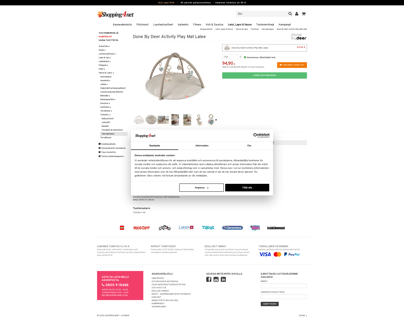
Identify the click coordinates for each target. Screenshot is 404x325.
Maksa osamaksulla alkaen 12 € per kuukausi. (243, 67)
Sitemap (125, 315)
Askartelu (104, 46)
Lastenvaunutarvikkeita (111, 92)
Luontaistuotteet (163, 24)
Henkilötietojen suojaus (165, 300)
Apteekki (183, 24)
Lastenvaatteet (107, 54)
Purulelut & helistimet (112, 130)
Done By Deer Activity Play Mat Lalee (292, 29)
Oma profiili (158, 278)
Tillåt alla (247, 187)
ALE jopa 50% (166, 2)
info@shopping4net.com (115, 295)
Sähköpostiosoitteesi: (273, 292)
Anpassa (200, 187)
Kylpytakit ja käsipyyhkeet (113, 88)
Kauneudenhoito (122, 24)
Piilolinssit (143, 24)
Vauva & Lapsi (242, 29)
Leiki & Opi (104, 57)
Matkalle (104, 95)
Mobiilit (105, 126)
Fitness (197, 24)
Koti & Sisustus (214, 24)
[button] (303, 14)
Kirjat (101, 50)
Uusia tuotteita (108, 40)
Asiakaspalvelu (108, 144)
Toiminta (255, 29)
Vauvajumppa (268, 29)
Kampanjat (285, 24)
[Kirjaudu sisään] (297, 14)
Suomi (302, 315)
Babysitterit (108, 118)
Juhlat (103, 84)
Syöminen (105, 107)
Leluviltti (106, 122)
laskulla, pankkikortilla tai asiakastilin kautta (279, 248)
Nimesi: (264, 281)
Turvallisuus (105, 137)
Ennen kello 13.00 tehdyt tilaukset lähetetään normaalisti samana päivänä (172, 249)
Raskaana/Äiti (107, 99)
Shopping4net (206, 29)
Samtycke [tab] (154, 145)
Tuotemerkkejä (265, 24)
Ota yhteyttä (159, 288)
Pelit (101, 69)
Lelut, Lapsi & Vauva (240, 24)
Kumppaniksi (158, 303)
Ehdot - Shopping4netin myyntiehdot (171, 294)
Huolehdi (104, 80)
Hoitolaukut (106, 76)
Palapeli (103, 65)
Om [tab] (249, 145)
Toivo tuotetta (108, 152)
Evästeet (156, 297)
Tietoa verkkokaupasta (112, 156)
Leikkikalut (104, 61)
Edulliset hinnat (160, 291)
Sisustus (104, 103)
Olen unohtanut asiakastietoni (168, 284)
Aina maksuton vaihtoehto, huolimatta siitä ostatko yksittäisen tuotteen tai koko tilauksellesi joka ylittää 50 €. (121, 251)
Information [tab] (202, 145)
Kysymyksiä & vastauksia (113, 148)
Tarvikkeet (105, 111)
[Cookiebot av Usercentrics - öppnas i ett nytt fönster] (256, 135)
